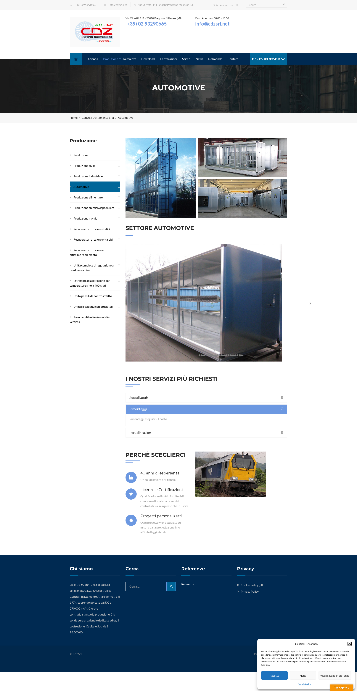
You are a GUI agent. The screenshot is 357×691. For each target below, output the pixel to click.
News (199, 59)
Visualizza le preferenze (334, 675)
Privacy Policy (250, 591)
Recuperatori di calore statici (91, 229)
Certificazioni (168, 59)
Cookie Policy (304, 684)
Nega (303, 675)
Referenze (129, 59)
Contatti (233, 59)
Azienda (93, 59)
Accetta (274, 675)
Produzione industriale (88, 176)
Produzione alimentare (88, 197)
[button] (349, 644)
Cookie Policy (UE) (253, 585)
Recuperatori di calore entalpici (93, 239)
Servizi (186, 59)
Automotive (81, 186)
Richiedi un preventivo (268, 59)
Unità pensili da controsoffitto (92, 296)
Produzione (110, 59)
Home (74, 59)
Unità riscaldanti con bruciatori (93, 306)
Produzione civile (84, 165)
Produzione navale (85, 218)
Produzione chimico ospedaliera (93, 207)
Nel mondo (215, 59)
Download (148, 59)
